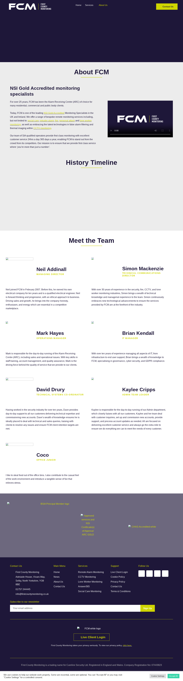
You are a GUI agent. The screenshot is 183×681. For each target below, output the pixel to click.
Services (89, 5)
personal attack (67, 120)
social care (33, 120)
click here (127, 645)
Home (78, 5)
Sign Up (147, 608)
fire (56, 120)
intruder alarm (47, 120)
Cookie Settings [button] (157, 676)
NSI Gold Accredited (54, 113)
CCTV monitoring (42, 128)
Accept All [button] (173, 676)
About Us (103, 5)
